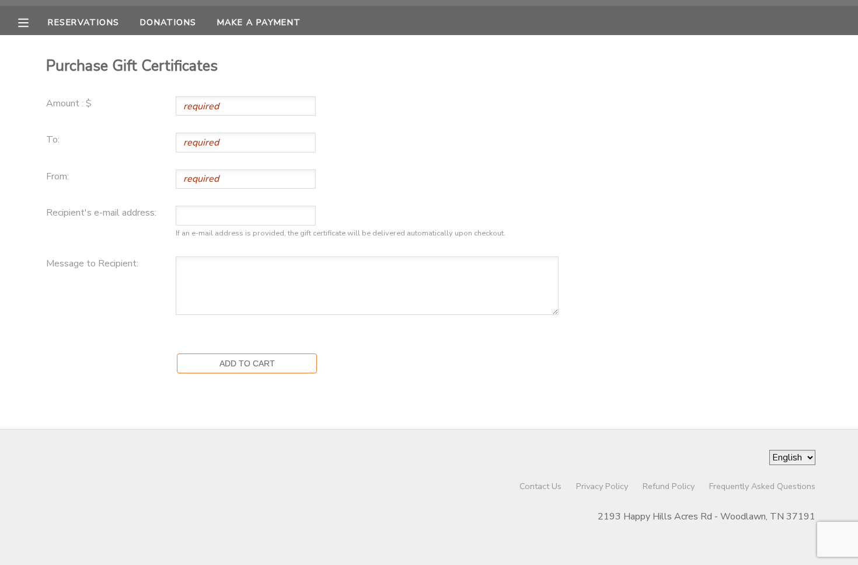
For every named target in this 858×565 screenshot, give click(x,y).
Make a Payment (259, 22)
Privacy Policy (602, 486)
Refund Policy (669, 486)
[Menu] (32, 21)
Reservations (83, 22)
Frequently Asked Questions (762, 486)
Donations (168, 22)
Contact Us (540, 486)
